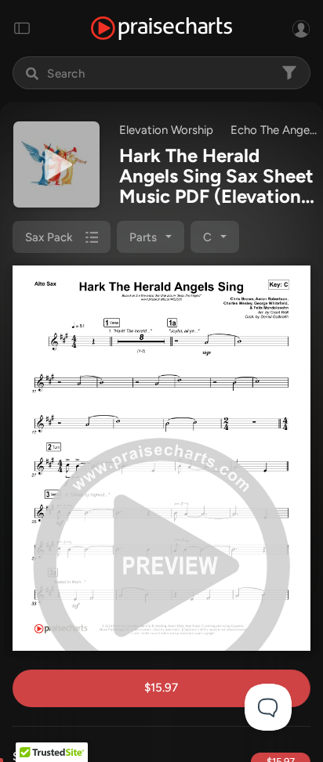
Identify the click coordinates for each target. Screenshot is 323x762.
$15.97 (161, 688)
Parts (143, 237)
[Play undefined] (56, 164)
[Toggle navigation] (22, 28)
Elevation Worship (166, 130)
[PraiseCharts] (161, 28)
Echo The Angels (274, 130)
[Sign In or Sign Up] (301, 28)
